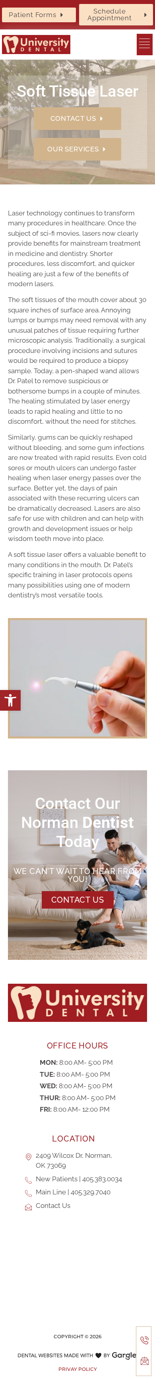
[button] (10, 700)
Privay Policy (77, 1369)
